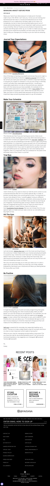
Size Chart (6, 436)
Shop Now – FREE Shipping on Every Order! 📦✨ (25, 1)
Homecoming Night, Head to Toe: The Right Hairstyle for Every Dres (39, 383)
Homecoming (24, 476)
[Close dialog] (49, 1)
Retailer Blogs (29, 465)
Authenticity (7, 442)
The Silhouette (17, 133)
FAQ (4, 439)
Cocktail (40, 476)
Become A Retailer (30, 462)
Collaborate (6, 465)
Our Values (28, 442)
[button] (5, 3)
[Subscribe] (45, 422)
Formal (15, 476)
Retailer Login (29, 459)
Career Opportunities (9, 446)
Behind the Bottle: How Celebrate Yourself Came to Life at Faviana (24, 383)
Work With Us (29, 452)
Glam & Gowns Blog (8, 455)
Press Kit (6, 462)
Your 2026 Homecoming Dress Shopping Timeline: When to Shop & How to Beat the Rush (10, 384)
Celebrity (32, 476)
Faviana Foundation (31, 446)
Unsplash (15, 307)
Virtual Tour (6, 449)
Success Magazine (18, 73)
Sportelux (15, 248)
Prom (9, 476)
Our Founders (29, 436)
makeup (40, 139)
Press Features (7, 459)
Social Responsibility (31, 449)
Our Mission (28, 439)
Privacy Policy (7, 452)
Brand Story (29, 433)
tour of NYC (36, 89)
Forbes (14, 189)
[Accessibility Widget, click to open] (2, 484)
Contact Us (6, 433)
